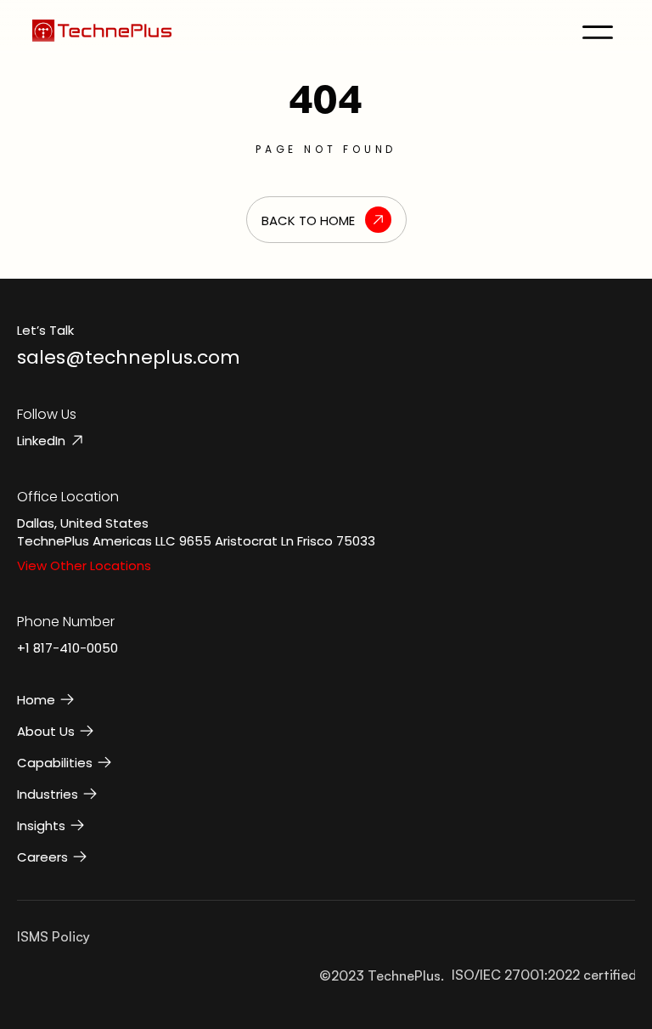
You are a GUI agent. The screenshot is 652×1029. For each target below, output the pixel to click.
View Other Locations (84, 565)
